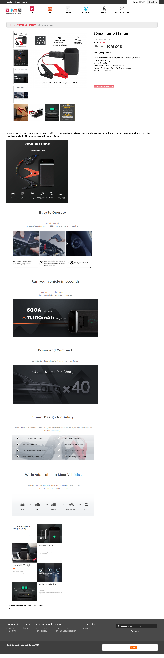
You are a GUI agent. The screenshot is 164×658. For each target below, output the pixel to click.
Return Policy (41, 628)
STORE (104, 12)
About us (10, 628)
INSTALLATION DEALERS (122, 13)
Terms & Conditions (63, 628)
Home (12, 25)
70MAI (68, 12)
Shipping (25, 628)
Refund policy (41, 631)
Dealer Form (87, 628)
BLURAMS (86, 12)
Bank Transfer (108, 647)
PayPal (121, 647)
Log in (9, 2)
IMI (50, 12)
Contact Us (11, 631)
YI (32, 12)
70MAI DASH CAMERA (26, 25)
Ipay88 (133, 647)
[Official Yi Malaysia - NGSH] (13, 13)
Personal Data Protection (65, 631)
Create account (21, 2)
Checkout (153, 2)
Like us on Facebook (130, 631)
